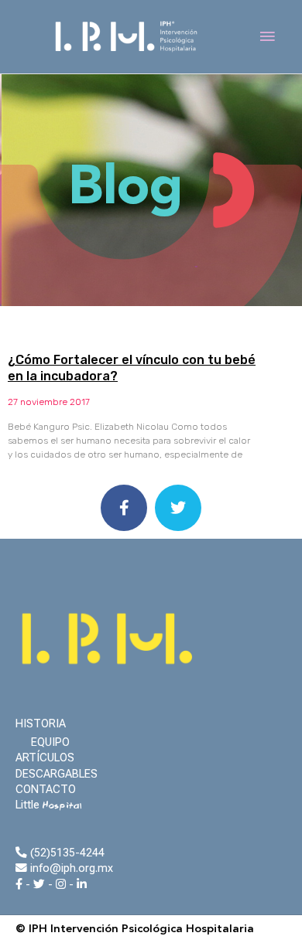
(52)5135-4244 (66, 853)
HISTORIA (40, 723)
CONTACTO (45, 789)
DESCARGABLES (56, 774)
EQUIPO (50, 742)
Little (48, 805)
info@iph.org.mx (70, 868)
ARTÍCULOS (44, 757)
